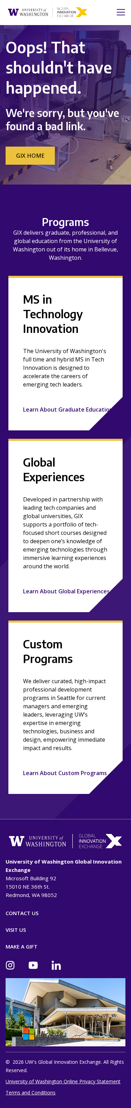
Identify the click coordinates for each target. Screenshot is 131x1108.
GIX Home (30, 155)
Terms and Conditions (31, 1092)
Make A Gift (21, 946)
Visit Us (16, 929)
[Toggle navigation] (118, 12)
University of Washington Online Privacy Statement (63, 1081)
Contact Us (22, 913)
